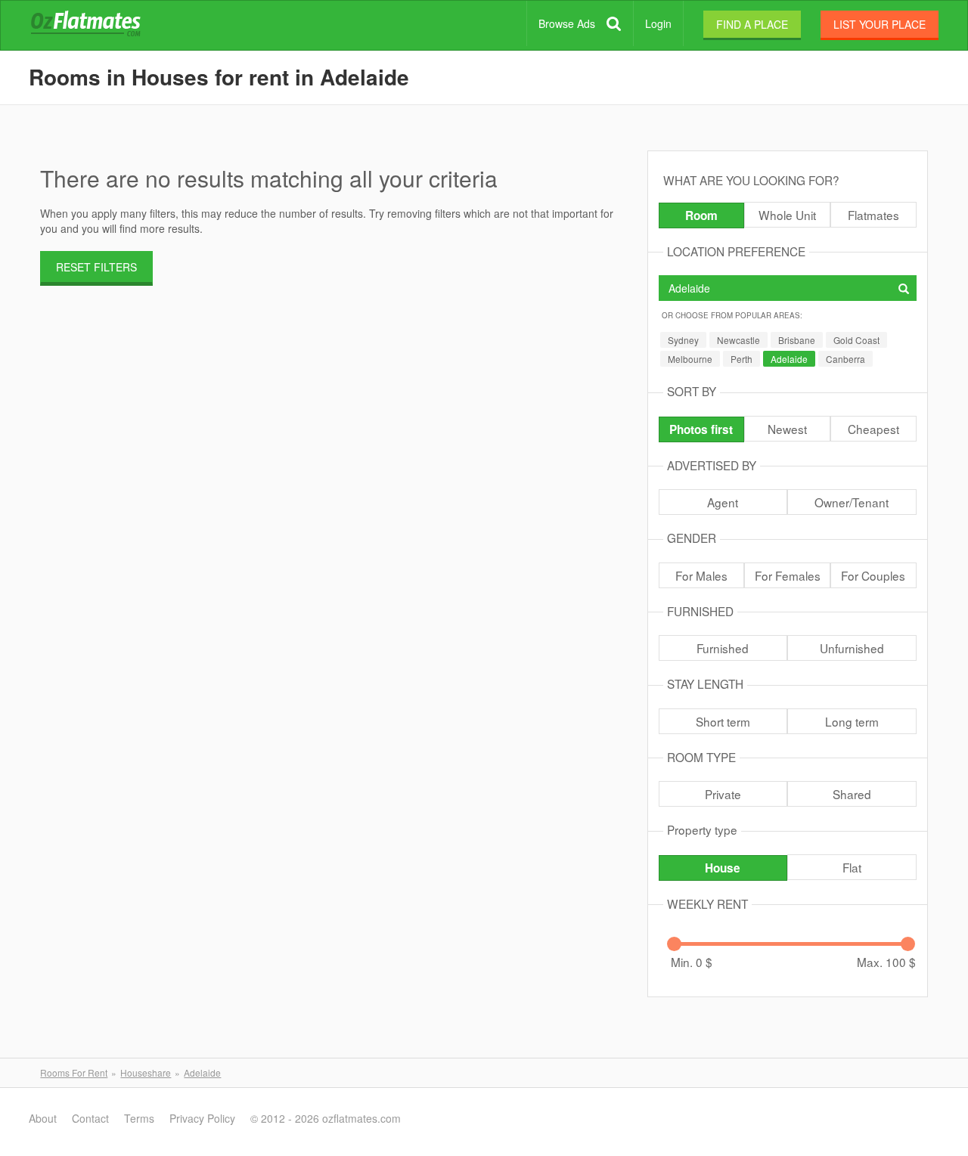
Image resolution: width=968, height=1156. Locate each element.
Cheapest (873, 428)
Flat (851, 867)
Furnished (723, 648)
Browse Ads (566, 23)
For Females (788, 575)
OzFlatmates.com (103, 26)
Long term (852, 721)
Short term (723, 721)
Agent (722, 502)
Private (723, 794)
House (722, 868)
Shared (852, 794)
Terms (139, 1118)
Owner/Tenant (851, 502)
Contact (90, 1118)
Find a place (752, 24)
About (43, 1118)
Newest (787, 428)
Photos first (701, 429)
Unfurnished (852, 648)
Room (701, 215)
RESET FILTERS (96, 266)
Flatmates (873, 214)
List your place (879, 24)
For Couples (873, 575)
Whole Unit (787, 214)
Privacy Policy (202, 1118)
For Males (701, 575)
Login (658, 23)
